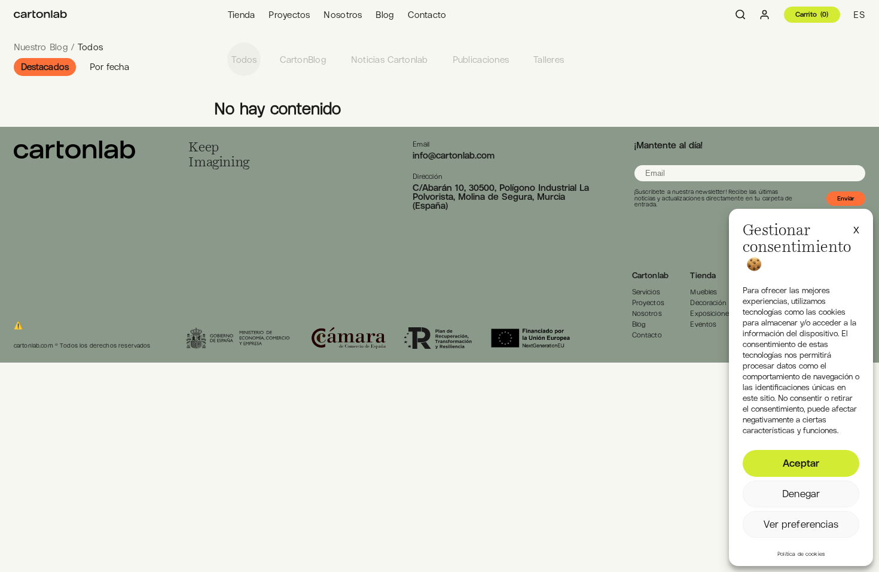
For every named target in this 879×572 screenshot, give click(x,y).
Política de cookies (801, 554)
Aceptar (801, 463)
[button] (856, 229)
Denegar (801, 493)
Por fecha (109, 67)
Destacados (45, 67)
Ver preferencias (801, 524)
